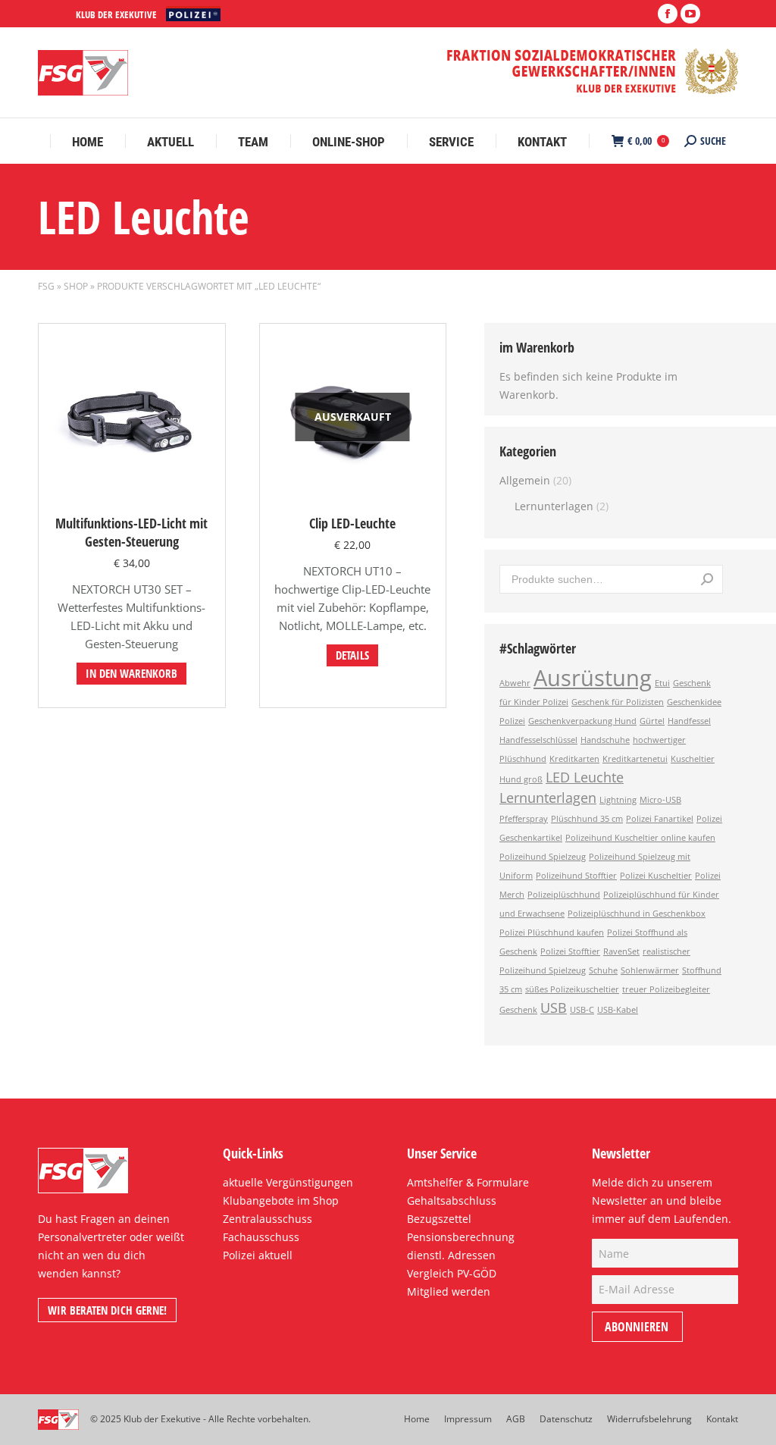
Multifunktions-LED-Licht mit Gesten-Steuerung (131, 532)
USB (553, 1007)
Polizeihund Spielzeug (542, 856)
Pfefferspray (523, 818)
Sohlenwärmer (650, 970)
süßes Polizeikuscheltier (572, 989)
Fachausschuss (261, 1237)
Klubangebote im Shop (281, 1200)
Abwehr (514, 683)
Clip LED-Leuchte (352, 523)
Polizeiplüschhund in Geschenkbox (637, 913)
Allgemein (524, 480)
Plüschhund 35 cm (587, 818)
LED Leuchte (585, 777)
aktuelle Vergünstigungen (288, 1182)
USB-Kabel (617, 1010)
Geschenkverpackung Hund (582, 721)
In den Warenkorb (131, 673)
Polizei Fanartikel (659, 818)
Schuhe (603, 970)
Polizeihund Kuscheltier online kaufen (640, 837)
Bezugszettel (439, 1218)
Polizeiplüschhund (563, 894)
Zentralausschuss (267, 1218)
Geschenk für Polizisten (617, 702)
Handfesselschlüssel (538, 740)
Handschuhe (605, 740)
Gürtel (652, 721)
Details (352, 655)
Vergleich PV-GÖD (451, 1273)
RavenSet (621, 951)
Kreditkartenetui (635, 759)
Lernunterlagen (554, 506)
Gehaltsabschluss (451, 1200)
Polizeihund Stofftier (576, 875)
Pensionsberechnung (461, 1237)
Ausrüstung (593, 678)
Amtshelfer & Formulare (468, 1182)
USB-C (582, 1010)
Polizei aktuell (258, 1255)
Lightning (618, 800)
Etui (662, 683)
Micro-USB (660, 800)
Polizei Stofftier (570, 951)
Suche (707, 579)
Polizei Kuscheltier (656, 875)
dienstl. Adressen (451, 1255)
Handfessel (689, 721)
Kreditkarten (574, 759)
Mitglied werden (448, 1291)
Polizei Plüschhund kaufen (551, 932)
